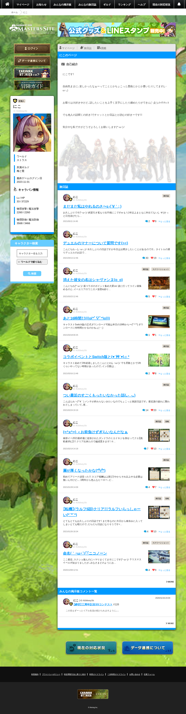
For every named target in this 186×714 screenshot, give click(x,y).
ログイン (32, 49)
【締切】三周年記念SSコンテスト (93, 604)
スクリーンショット (161, 269)
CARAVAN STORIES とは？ (32, 73)
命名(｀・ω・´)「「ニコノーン (85, 553)
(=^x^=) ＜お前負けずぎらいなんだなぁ (95, 431)
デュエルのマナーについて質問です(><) (95, 242)
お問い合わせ (134, 674)
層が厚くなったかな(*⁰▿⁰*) (84, 470)
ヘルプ (141, 4)
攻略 (167, 421)
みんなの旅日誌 (87, 4)
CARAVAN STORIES (93, 694)
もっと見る (165, 221)
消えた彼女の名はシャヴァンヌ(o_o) (93, 279)
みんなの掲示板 (62, 4)
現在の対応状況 (161, 4)
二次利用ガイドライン (117, 674)
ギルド (107, 4)
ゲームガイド (32, 85)
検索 (33, 273)
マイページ (23, 4)
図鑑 (103, 48)
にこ (75, 197)
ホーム (14, 12)
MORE (170, 581)
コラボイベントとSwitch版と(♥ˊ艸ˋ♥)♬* (96, 356)
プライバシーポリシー (51, 674)
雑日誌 (166, 195)
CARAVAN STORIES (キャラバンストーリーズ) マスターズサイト (32, 29)
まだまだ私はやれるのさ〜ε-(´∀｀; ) (92, 206)
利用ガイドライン (96, 674)
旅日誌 (88, 48)
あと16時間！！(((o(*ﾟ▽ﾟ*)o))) (86, 318)
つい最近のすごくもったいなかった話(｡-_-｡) (99, 395)
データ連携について (32, 61)
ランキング (124, 4)
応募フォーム (149, 674)
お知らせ (41, 4)
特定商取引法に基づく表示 (75, 674)
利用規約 (35, 674)
